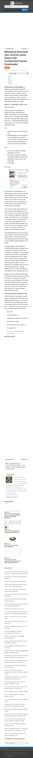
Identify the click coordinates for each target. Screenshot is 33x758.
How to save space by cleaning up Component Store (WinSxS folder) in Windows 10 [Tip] (16, 672)
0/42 (25, 324)
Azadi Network (10, 756)
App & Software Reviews (14, 463)
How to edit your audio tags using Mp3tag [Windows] (12, 531)
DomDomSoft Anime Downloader (13, 465)
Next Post (24, 48)
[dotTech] (16, 4)
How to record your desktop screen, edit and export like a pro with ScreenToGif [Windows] (12, 516)
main (23, 465)
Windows (8, 467)
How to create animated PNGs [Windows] (11, 545)
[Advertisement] (16, 30)
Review (7, 67)
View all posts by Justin (12, 497)
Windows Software (10, 468)
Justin (7, 70)
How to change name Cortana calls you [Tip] (16, 691)
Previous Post (10, 48)
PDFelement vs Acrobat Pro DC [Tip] (14, 609)
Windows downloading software (18, 467)
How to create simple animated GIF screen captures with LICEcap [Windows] (12, 561)
